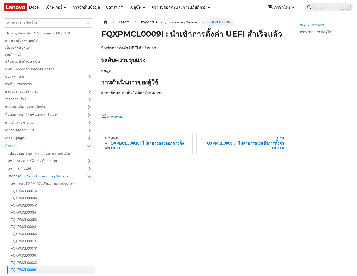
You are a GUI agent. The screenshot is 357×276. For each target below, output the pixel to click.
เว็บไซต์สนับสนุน (17, 47)
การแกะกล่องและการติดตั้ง (25, 107)
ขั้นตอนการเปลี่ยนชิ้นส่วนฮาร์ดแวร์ (31, 115)
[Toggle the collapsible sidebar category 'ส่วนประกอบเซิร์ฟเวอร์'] (89, 91)
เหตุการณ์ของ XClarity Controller (32, 161)
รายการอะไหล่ (15, 99)
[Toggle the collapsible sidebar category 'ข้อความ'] (89, 146)
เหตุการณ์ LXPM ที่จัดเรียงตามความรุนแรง (42, 184)
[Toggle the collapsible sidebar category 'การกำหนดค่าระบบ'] (89, 130)
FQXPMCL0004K (24, 205)
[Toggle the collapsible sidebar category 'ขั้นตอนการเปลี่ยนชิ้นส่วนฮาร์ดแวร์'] (89, 115)
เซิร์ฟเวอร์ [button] (54, 7)
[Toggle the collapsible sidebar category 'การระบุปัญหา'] (89, 138)
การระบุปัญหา (15, 138)
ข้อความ (11, 146)
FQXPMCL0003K (24, 198)
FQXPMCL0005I (23, 212)
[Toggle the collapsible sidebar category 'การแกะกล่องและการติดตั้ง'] (89, 107)
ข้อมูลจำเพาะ (15, 76)
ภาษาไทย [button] (282, 7)
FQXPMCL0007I (23, 241)
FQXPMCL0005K (24, 220)
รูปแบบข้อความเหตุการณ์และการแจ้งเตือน (39, 153)
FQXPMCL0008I (23, 255)
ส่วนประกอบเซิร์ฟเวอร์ (22, 91)
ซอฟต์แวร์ (114, 7)
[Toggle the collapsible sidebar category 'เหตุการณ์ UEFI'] (89, 168)
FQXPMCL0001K (24, 191)
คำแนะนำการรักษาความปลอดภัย (30, 69)
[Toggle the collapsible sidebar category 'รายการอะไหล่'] (89, 99)
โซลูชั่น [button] (135, 7)
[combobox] (12, 23)
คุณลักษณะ (13, 55)
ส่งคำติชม (115, 116)
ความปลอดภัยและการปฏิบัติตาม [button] (179, 7)
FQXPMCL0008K (24, 263)
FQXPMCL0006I (23, 227)
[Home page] (105, 22)
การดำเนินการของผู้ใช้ (315, 32)
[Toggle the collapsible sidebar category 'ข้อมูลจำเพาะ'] (89, 76)
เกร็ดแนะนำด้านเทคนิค (22, 62)
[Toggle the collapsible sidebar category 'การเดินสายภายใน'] (89, 123)
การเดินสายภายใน (19, 122)
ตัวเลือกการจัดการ (18, 84)
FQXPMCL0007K (24, 248)
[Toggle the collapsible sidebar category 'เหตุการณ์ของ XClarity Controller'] (89, 161)
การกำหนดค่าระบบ (19, 130)
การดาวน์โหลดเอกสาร (22, 40)
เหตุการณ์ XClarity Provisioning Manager (39, 176)
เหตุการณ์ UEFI (19, 168)
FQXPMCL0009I (23, 270)
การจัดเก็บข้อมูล (86, 7)
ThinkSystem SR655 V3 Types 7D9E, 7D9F (38, 33)
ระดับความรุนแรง (312, 25)
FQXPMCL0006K (24, 234)
